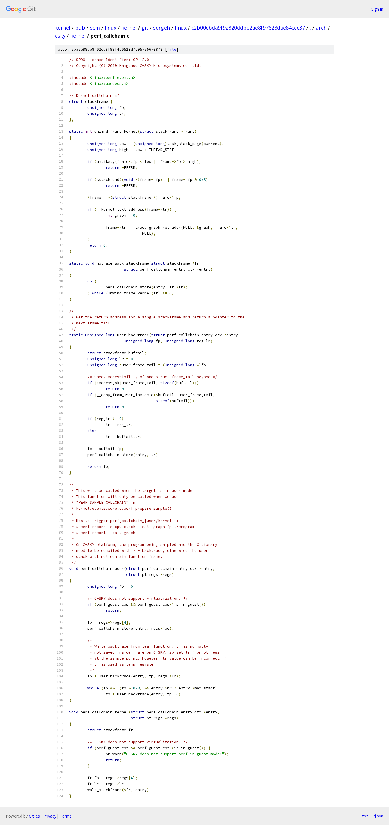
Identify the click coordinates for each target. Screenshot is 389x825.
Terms (66, 816)
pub (80, 27)
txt (365, 815)
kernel (62, 27)
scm (95, 27)
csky (60, 35)
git (145, 27)
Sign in (377, 9)
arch (321, 27)
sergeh (161, 27)
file (171, 49)
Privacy (49, 816)
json (378, 815)
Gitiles (34, 816)
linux (110, 27)
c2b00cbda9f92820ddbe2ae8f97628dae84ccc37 (248, 27)
